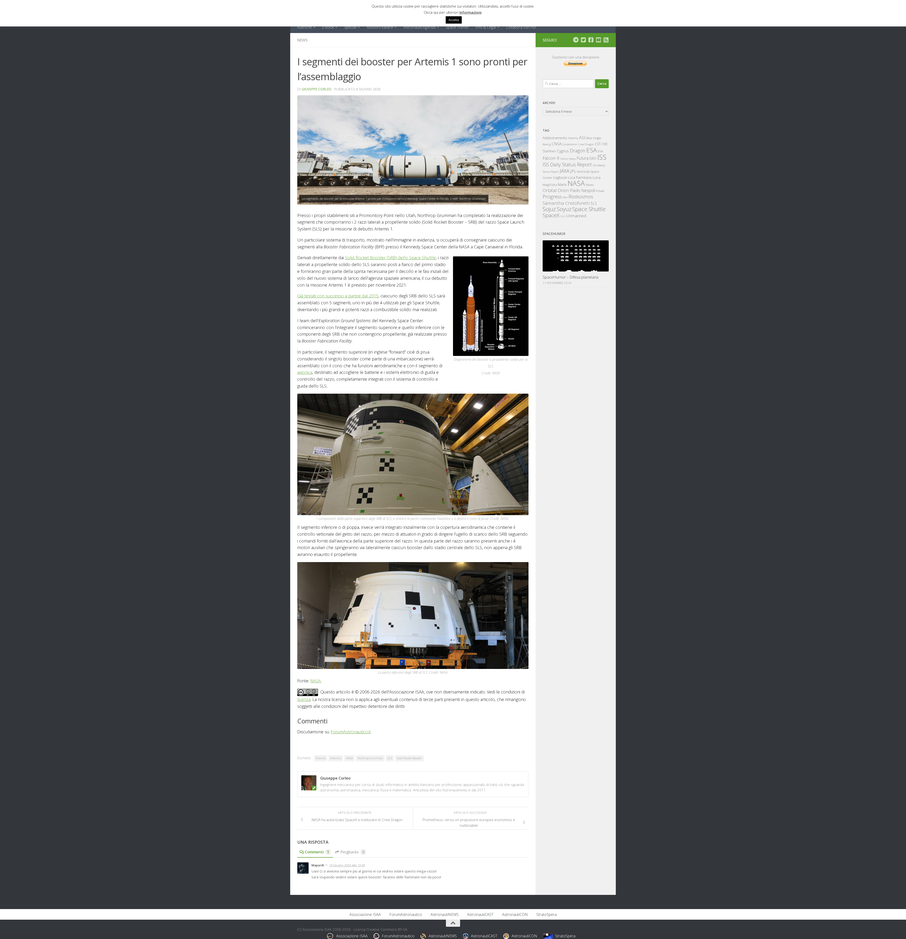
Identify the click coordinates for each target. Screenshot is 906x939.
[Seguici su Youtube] (598, 40)
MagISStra (550, 185)
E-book (328, 27)
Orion (563, 190)
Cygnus (563, 151)
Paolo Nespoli (582, 190)
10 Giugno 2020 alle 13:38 (347, 865)
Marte (562, 184)
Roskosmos (581, 196)
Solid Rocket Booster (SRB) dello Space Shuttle (390, 257)
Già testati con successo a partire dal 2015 (337, 296)
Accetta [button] (454, 20)
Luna (596, 177)
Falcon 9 (551, 158)
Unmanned (576, 215)
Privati (600, 191)
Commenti (317, 852)
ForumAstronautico (405, 914)
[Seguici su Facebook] (591, 40)
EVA (600, 151)
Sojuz (549, 209)
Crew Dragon (586, 144)
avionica (304, 372)
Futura (582, 158)
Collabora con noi (521, 27)
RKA (565, 197)
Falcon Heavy (568, 158)
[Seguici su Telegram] (576, 40)
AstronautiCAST (480, 914)
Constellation (569, 144)
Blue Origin (593, 138)
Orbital (550, 190)
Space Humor (457, 27)
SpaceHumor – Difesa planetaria (570, 277)
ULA (562, 216)
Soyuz (564, 209)
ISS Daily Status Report (567, 164)
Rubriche (304, 27)
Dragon (577, 150)
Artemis (321, 758)
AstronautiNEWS (445, 914)
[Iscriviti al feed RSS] (606, 40)
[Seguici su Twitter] (583, 40)
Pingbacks (352, 852)
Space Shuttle (589, 209)
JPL (573, 171)
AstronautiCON (515, 914)
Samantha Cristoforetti (566, 203)
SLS (389, 758)
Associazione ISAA (365, 914)
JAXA (564, 171)
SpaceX (551, 215)
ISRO (592, 158)
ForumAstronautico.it (351, 732)
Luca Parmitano (580, 177)
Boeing (547, 144)
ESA (591, 150)
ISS (602, 157)
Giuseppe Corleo (316, 89)
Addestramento (555, 138)
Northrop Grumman (370, 758)
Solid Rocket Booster (409, 758)
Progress (552, 196)
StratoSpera (546, 914)
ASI (582, 137)
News (302, 40)
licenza (303, 699)
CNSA (557, 143)
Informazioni (470, 12)
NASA (315, 681)
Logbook (560, 177)
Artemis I (335, 758)
